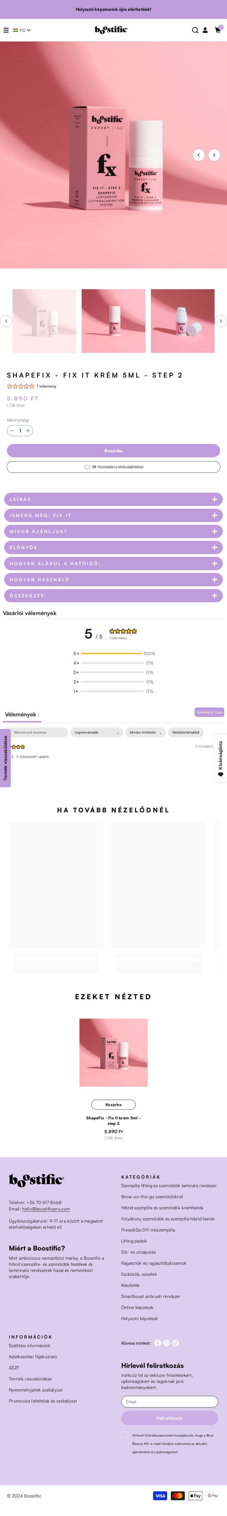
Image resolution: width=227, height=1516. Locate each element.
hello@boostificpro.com (46, 1209)
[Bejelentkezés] (205, 30)
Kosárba (113, 450)
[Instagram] (166, 1343)
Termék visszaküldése (5, 758)
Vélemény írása (209, 712)
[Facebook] (157, 1343)
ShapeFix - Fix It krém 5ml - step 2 (113, 1120)
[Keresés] (195, 30)
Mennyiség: (18, 420)
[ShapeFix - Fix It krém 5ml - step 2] (113, 1052)
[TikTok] (175, 1343)
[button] (199, 155)
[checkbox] (186, 732)
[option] (113, 155)
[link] (56, 955)
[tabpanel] (113, 763)
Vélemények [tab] (22, 714)
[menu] (6, 30)
